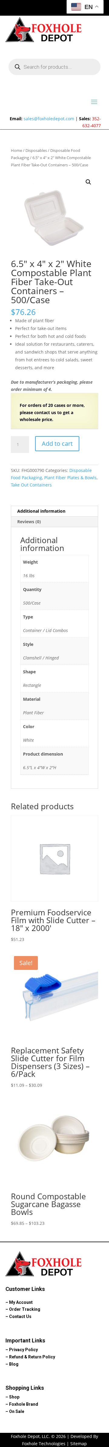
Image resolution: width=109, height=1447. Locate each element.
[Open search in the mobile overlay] (54, 67)
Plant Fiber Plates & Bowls (70, 477)
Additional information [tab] (41, 511)
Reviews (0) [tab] (29, 521)
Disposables (36, 150)
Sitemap (78, 1443)
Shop (14, 1397)
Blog (13, 1364)
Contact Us (20, 1316)
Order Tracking (24, 1309)
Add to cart (57, 443)
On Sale (16, 1411)
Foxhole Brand (23, 1404)
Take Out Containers (31, 485)
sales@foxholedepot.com (49, 118)
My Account (21, 1302)
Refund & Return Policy (32, 1356)
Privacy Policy (23, 1349)
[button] (88, 182)
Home (16, 150)
